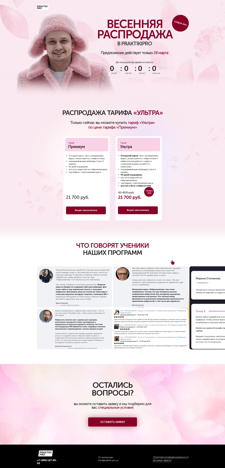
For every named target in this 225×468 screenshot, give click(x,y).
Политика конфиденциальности (171, 457)
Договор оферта (162, 460)
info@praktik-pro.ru (108, 460)
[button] (112, 422)
